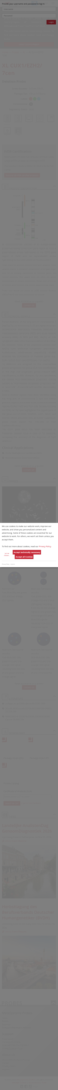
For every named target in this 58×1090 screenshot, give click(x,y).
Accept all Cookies (24, 557)
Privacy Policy (45, 546)
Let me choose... (7, 554)
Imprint (13, 564)
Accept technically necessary (27, 552)
